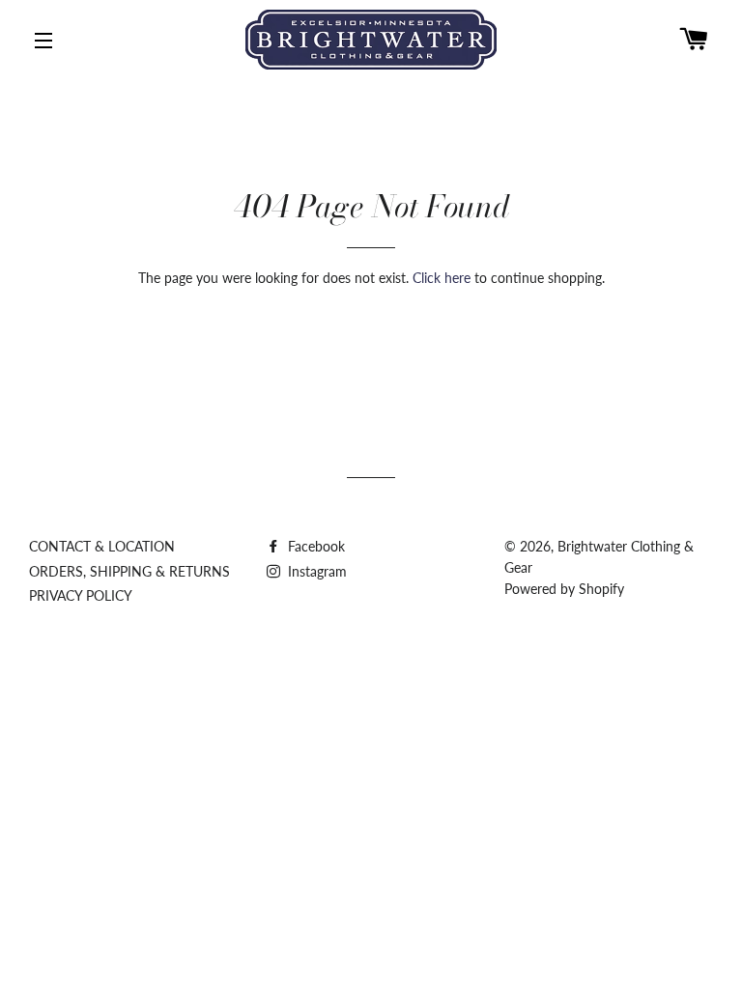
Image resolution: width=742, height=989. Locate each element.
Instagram (315, 571)
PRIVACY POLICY (80, 595)
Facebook (314, 546)
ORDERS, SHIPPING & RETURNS (129, 571)
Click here (442, 277)
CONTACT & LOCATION (102, 546)
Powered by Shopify (564, 588)
